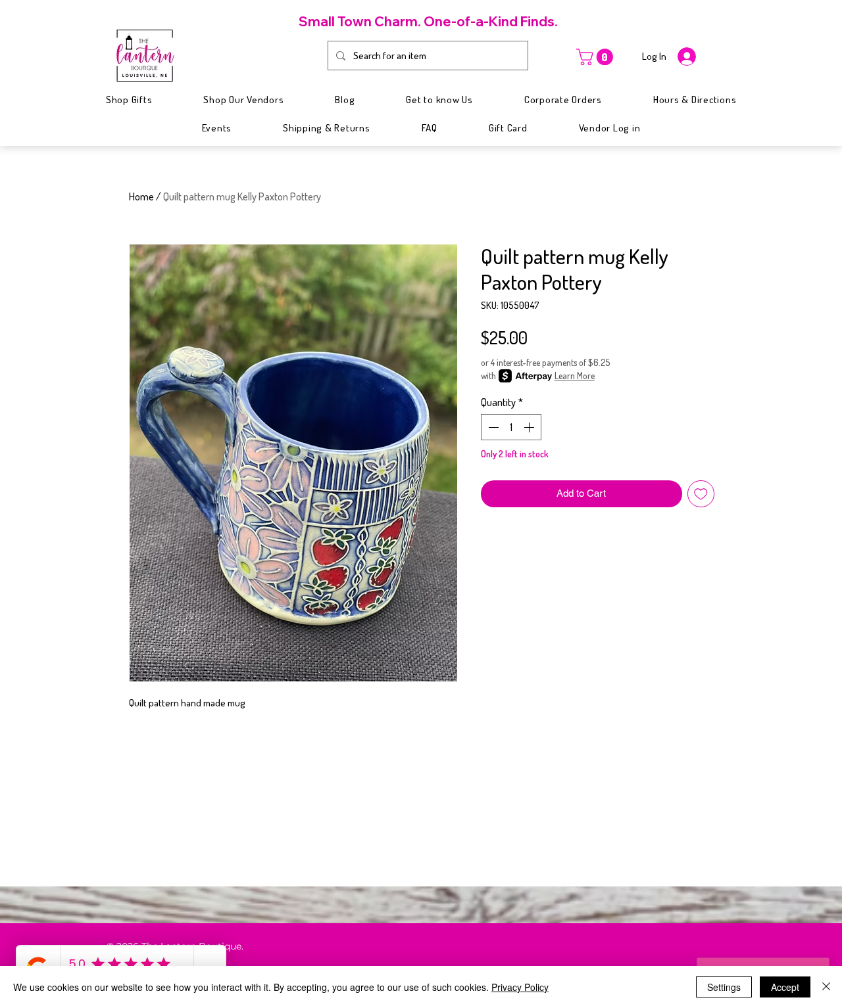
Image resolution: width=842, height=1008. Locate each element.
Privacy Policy (520, 987)
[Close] (826, 986)
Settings (724, 987)
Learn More (575, 375)
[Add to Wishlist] (700, 493)
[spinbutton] (511, 427)
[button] (596, 57)
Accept (785, 987)
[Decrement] (492, 427)
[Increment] (530, 427)
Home (141, 196)
